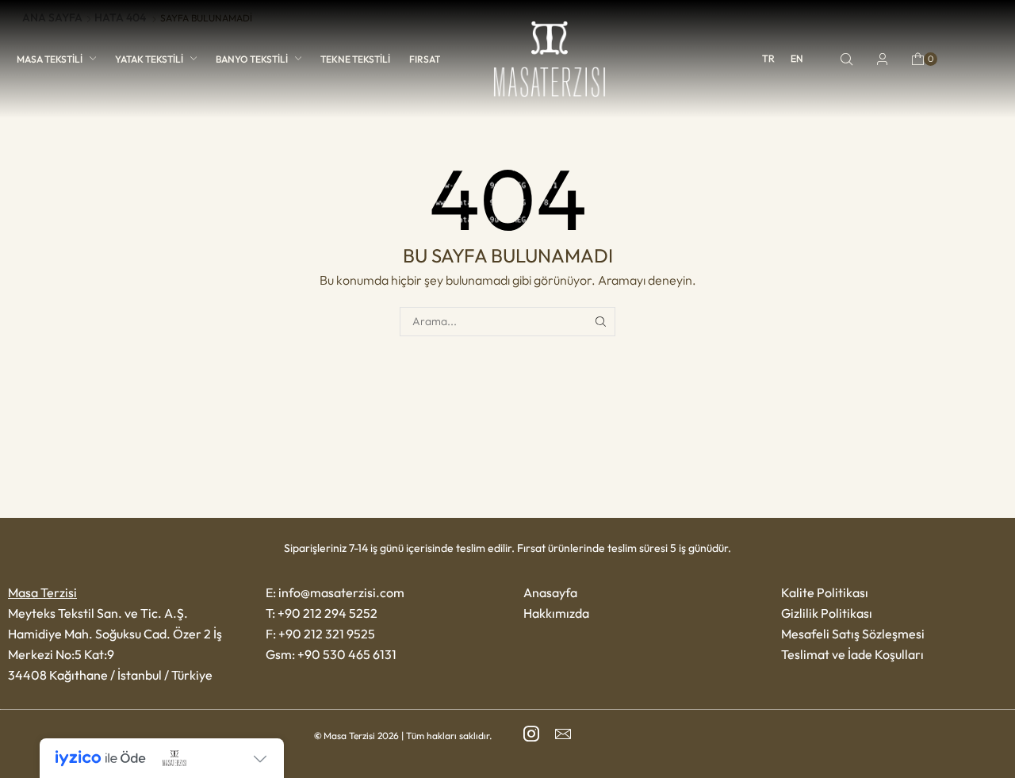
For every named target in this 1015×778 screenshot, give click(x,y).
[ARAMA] (600, 321)
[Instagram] (531, 734)
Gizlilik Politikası (826, 613)
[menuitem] (768, 58)
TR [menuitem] (768, 59)
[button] (846, 59)
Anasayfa (550, 592)
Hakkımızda (556, 613)
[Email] (563, 734)
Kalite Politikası (824, 592)
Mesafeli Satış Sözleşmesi (853, 634)
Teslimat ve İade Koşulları (852, 654)
